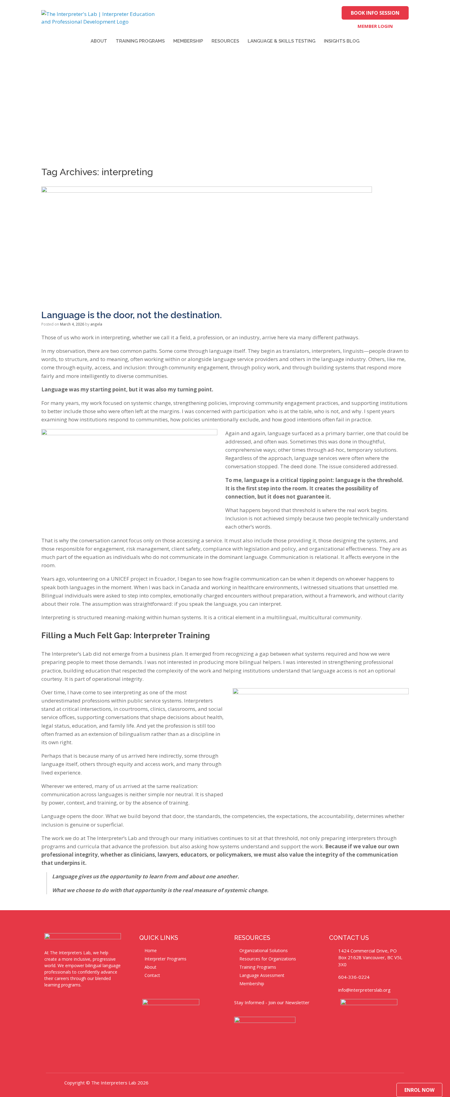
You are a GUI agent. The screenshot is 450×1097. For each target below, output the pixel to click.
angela (96, 324)
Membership (188, 41)
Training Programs (140, 41)
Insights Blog (341, 41)
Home (150, 950)
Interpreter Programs (165, 959)
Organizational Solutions (263, 950)
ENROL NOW (419, 1090)
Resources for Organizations (267, 959)
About (99, 41)
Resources (225, 41)
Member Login (375, 26)
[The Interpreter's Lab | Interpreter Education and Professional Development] (102, 18)
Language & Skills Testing (281, 41)
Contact (152, 975)
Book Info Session (375, 12)
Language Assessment (261, 975)
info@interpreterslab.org (364, 990)
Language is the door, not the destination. (131, 315)
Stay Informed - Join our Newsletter (271, 1002)
